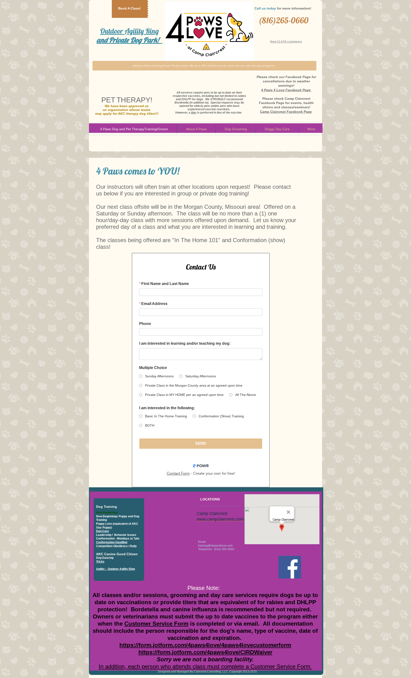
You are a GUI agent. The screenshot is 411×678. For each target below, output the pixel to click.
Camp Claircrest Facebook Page (286, 112)
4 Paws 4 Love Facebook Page (286, 90)
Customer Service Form (156, 623)
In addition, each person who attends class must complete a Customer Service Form (205, 666)
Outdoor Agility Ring (129, 35)
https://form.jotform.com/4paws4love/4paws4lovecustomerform (205, 645)
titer (193, 112)
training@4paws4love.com (215, 545)
